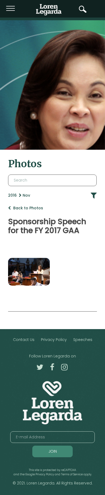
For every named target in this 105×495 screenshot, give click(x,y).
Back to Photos (27, 208)
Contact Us (23, 339)
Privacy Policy (54, 339)
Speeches (82, 339)
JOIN (52, 451)
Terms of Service (72, 474)
